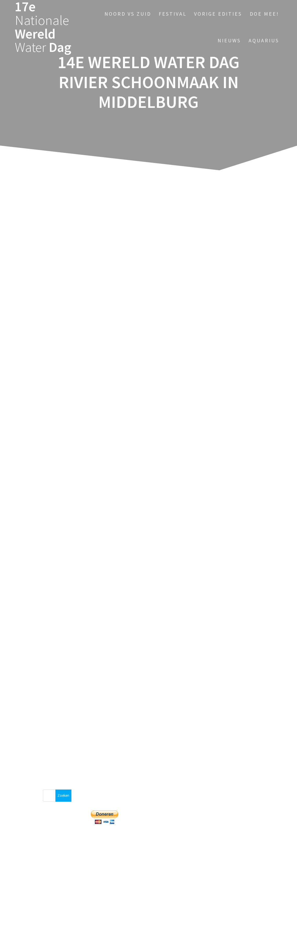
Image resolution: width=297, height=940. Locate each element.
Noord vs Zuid (127, 13)
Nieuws (229, 40)
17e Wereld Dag (43, 27)
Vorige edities (218, 13)
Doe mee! (264, 13)
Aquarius (264, 40)
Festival (172, 13)
